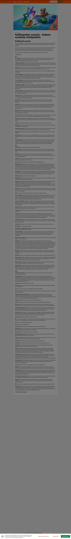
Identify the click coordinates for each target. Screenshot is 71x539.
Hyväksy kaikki (66, 536)
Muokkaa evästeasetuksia (43, 536)
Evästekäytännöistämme (19, 537)
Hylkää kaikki (55, 536)
